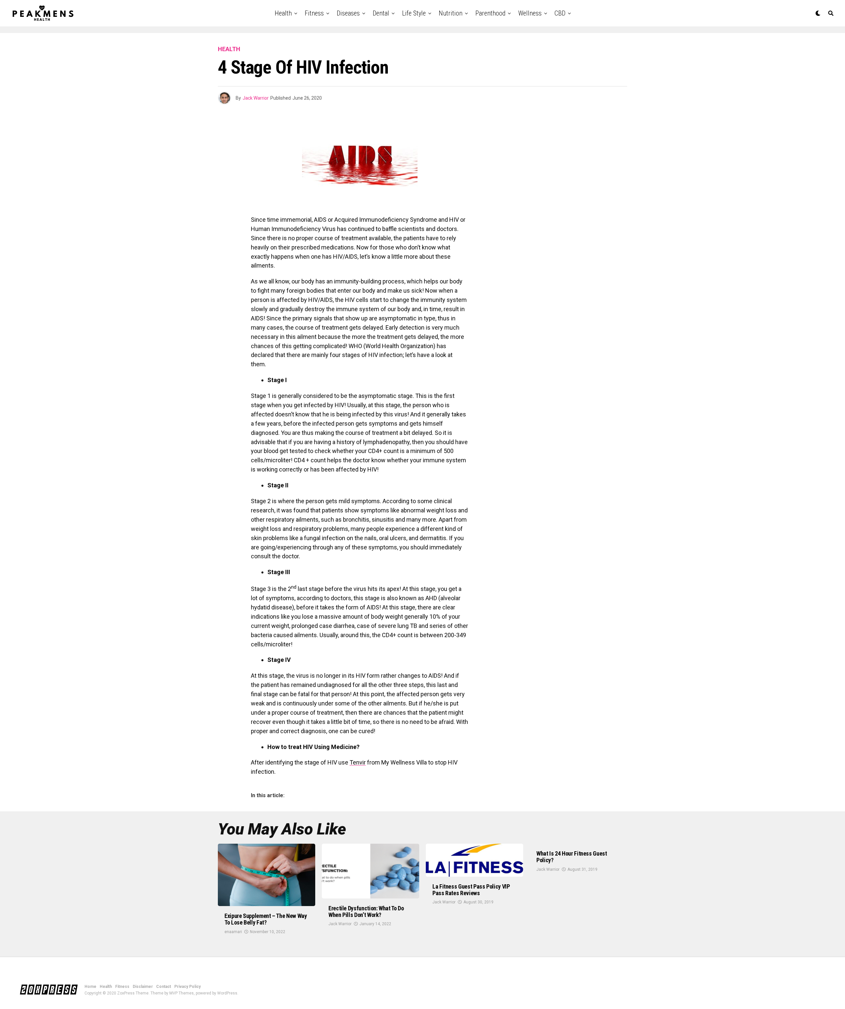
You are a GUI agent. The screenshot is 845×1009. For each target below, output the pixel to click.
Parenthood (490, 13)
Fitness (314, 13)
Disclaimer (143, 986)
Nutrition (450, 13)
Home (90, 986)
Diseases (348, 13)
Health (283, 13)
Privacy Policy (187, 986)
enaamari (233, 931)
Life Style (414, 13)
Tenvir (358, 762)
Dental (381, 13)
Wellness (530, 13)
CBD (560, 13)
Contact (163, 986)
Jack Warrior (256, 98)
